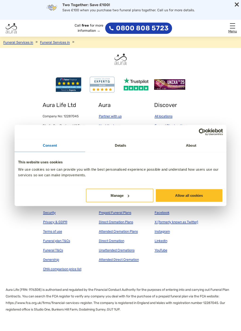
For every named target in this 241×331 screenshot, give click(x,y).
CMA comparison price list (62, 269)
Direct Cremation (111, 241)
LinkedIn (161, 241)
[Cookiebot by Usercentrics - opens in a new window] (202, 132)
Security (49, 213)
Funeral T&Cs (53, 250)
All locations (164, 116)
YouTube (161, 250)
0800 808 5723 (142, 28)
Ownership (51, 260)
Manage (117, 195)
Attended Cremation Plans (118, 231)
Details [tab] (120, 145)
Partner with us (110, 116)
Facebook (162, 213)
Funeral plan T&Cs (56, 241)
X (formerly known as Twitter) (176, 222)
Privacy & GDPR (55, 222)
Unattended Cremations (117, 250)
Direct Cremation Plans (116, 222)
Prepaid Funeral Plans (115, 213)
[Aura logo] (11, 28)
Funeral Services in (18, 42)
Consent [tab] (50, 145)
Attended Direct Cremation (119, 260)
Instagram (162, 231)
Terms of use (52, 231)
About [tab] (191, 145)
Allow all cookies (189, 195)
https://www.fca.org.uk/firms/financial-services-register (49, 303)
